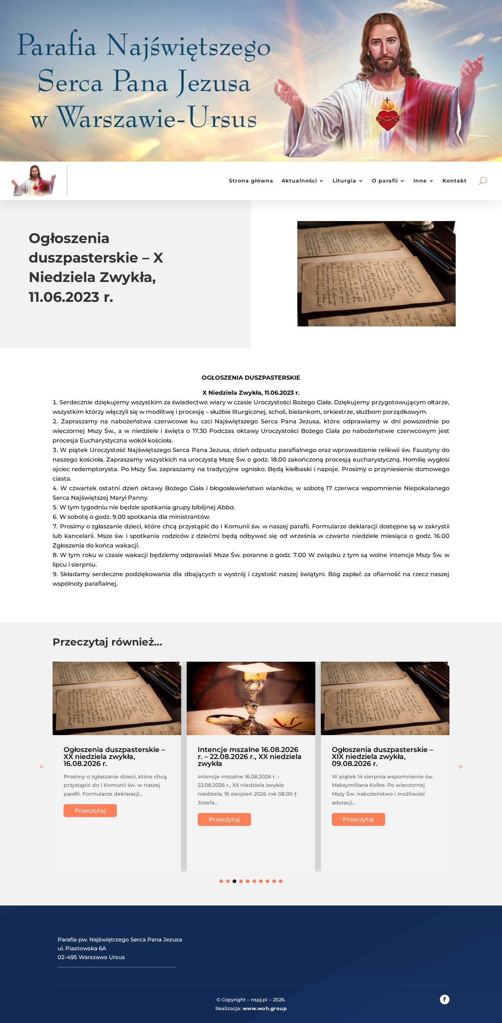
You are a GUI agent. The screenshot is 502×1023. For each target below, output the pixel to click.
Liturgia (344, 180)
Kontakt (454, 180)
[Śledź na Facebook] (444, 999)
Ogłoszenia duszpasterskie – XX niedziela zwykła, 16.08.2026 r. (114, 756)
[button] (460, 766)
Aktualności (299, 180)
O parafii (385, 180)
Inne (420, 180)
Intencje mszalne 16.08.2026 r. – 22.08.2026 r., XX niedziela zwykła (250, 756)
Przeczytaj (90, 810)
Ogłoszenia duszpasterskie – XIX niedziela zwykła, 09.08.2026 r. (382, 756)
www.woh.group (265, 1008)
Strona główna (251, 180)
